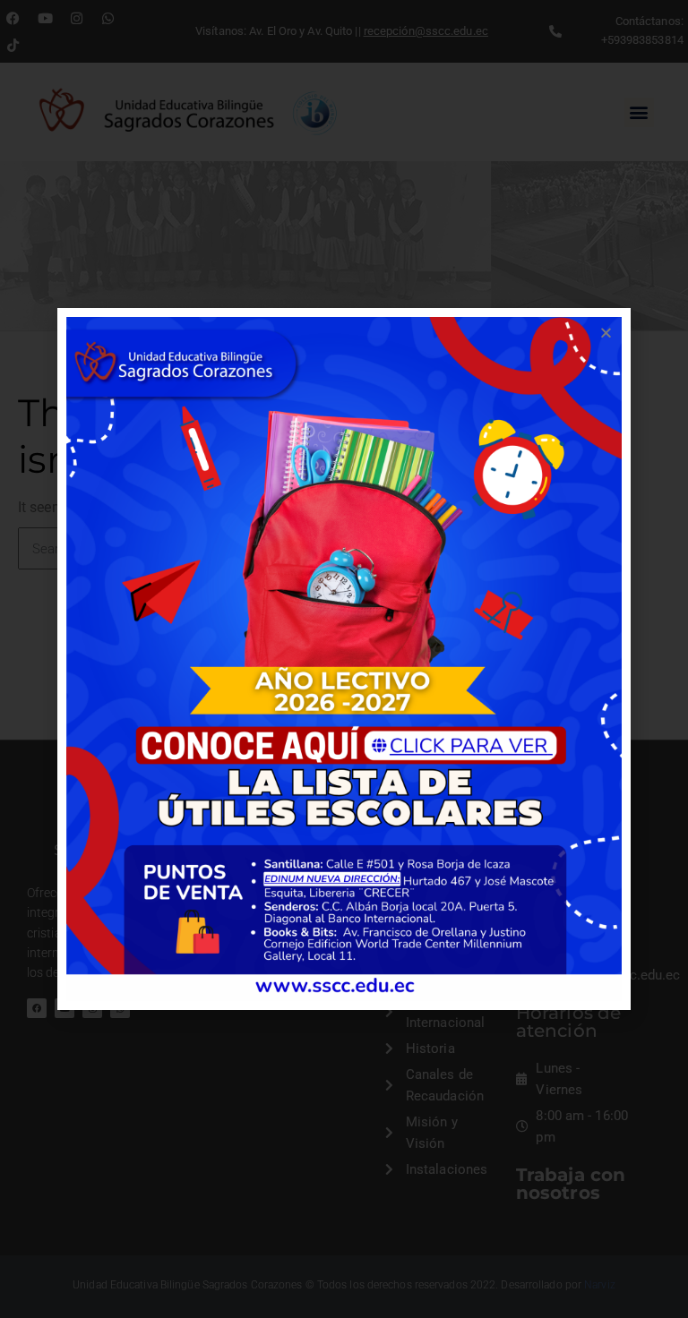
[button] (606, 332)
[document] (344, 659)
